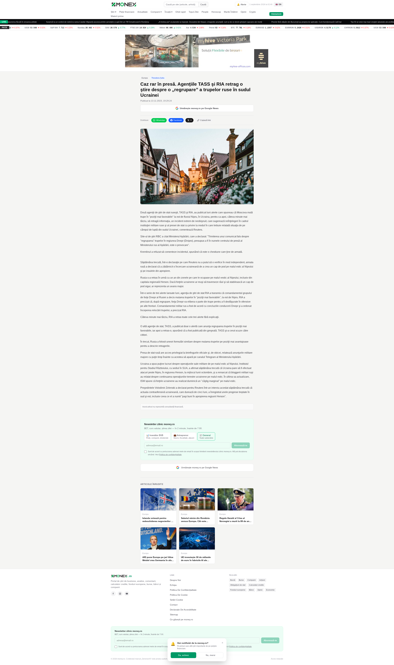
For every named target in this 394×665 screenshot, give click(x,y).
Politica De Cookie (179, 595)
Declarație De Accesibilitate (183, 609)
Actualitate (142, 12)
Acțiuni (262, 580)
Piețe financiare (126, 12)
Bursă (232, 580)
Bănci (251, 590)
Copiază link (205, 120)
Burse (241, 580)
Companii (251, 580)
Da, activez (183, 655)
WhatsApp (160, 120)
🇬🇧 (278, 4)
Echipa (173, 585)
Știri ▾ (113, 12)
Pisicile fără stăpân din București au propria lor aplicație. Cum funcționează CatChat (286, 22)
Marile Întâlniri (231, 12)
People (205, 12)
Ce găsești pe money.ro (181, 619)
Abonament (276, 14)
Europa (145, 78)
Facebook (177, 120)
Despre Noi (175, 580)
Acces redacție (277, 659)
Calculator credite (256, 585)
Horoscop (216, 12)
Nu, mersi (210, 655)
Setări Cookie (176, 600)
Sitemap (174, 614)
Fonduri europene (237, 590)
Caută (203, 4)
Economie (270, 590)
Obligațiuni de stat (237, 585)
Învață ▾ (168, 12)
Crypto (252, 12)
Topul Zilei (194, 12)
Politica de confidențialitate (170, 455)
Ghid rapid (180, 12)
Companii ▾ (156, 12)
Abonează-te (240, 445)
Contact (173, 604)
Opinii (243, 12)
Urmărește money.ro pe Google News (199, 108)
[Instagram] (120, 593)
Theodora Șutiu (157, 78)
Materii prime (117, 16)
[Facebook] (113, 593)
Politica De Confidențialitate (183, 590)
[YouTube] (126, 593)
